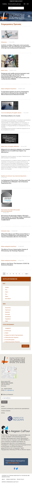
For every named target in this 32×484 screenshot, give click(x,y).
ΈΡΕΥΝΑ (3, 413)
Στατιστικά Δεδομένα (6, 112)
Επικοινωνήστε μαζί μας (14, 4)
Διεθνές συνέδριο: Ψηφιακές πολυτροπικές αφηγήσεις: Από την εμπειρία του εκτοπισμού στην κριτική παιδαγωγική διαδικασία (15, 46)
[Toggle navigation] (29, 16)
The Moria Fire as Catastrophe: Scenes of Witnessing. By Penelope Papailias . (14, 250)
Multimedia (16, 146)
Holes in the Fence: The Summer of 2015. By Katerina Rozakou (15, 264)
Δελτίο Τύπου (4, 70)
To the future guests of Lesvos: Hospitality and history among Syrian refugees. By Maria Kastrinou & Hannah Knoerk (15, 93)
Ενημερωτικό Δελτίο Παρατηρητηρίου (14, 335)
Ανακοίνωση (8, 330)
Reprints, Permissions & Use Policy (10, 481)
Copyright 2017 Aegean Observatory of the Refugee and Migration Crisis (16, 476)
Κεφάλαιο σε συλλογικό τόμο (8, 176)
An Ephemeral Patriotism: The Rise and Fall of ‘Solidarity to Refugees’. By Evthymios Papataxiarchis (15, 182)
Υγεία (6, 321)
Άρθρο (6, 332)
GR (28, 4)
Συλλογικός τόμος (5, 231)
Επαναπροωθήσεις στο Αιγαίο (10, 115)
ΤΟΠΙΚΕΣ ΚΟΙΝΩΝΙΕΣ (5, 410)
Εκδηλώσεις (4, 42)
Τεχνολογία (7, 309)
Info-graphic (14, 112)
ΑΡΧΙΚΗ (3, 406)
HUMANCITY (8, 328)
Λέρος (6, 296)
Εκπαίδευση (8, 316)
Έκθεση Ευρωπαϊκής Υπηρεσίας (12, 341)
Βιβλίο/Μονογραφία (15, 209)
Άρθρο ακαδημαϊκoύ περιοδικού (8, 88)
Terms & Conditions (11, 479)
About (3, 479)
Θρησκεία (7, 312)
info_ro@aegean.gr (9, 390)
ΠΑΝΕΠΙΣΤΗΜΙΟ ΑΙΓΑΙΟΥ (16, 1)
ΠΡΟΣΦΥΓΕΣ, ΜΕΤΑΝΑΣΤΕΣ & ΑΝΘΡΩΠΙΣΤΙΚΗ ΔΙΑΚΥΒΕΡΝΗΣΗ (15, 408)
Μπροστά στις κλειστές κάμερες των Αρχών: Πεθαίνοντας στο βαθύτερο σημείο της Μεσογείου (15, 151)
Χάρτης (19, 112)
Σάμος (6, 291)
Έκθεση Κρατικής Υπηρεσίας (11, 337)
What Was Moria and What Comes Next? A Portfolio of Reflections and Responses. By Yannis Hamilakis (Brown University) (15, 235)
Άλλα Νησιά (8, 298)
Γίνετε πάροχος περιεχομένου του (15, 462)
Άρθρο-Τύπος (4, 146)
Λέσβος (7, 287)
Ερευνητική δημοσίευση (20, 176)
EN (24, 4)
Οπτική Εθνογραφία (9, 339)
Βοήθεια (5, 4)
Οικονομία (7, 314)
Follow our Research (8, 394)
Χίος (6, 289)
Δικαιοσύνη (8, 307)
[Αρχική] (13, 16)
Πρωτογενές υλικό (5, 209)
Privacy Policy (20, 479)
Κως (6, 294)
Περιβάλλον (8, 318)
